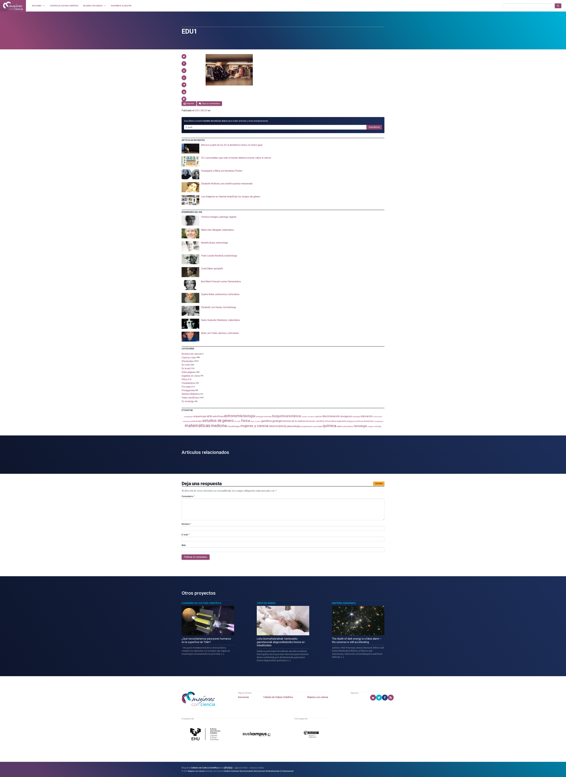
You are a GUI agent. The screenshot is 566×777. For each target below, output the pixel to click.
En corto (186, 364)
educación (367, 416)
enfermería (377, 417)
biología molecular (264, 416)
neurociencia (277, 426)
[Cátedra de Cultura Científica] (206, 734)
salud (339, 426)
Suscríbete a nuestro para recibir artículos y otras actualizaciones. (226, 121)
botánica (295, 416)
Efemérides (188, 361)
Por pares (187, 386)
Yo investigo (188, 401)
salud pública (348, 426)
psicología (317, 426)
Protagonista (188, 390)
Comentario (188, 496)
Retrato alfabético (191, 394)
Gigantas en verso (191, 375)
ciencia (318, 416)
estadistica (186, 421)
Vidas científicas (190, 397)
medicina (219, 425)
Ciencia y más (189, 357)
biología (249, 416)
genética (266, 421)
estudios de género (218, 420)
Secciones (243, 697)
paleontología (293, 426)
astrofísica (218, 416)
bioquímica (280, 416)
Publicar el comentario (195, 557)
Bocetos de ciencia (191, 353)
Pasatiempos (188, 383)
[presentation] (283, 149)
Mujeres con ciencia (317, 697)
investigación (378, 421)
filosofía (237, 421)
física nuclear (256, 421)
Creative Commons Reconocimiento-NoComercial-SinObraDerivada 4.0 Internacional (258, 771)
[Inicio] (13, 5)
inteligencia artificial (354, 421)
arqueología (199, 416)
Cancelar (378, 483)
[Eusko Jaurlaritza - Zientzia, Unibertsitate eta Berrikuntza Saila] (311, 735)
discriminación (331, 416)
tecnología (360, 426)
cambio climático (308, 417)
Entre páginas (188, 372)
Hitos (184, 379)
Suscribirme (374, 127)
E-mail (185, 534)
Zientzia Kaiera (266, 603)
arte (209, 416)
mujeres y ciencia (254, 426)
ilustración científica (315, 421)
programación (306, 426)
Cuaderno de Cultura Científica (201, 603)
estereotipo (196, 421)
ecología (356, 416)
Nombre (186, 524)
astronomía (233, 416)
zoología (377, 426)
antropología (188, 417)
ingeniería (341, 421)
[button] (184, 56)
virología (370, 426)
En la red (186, 368)
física (245, 420)
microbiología (233, 426)
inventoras (369, 421)
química (329, 426)
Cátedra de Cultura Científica (278, 697)
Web (184, 545)
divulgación (346, 416)
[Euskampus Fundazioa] (257, 734)
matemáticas (197, 425)
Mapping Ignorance (344, 603)
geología (277, 420)
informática (330, 421)
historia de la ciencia (294, 421)
